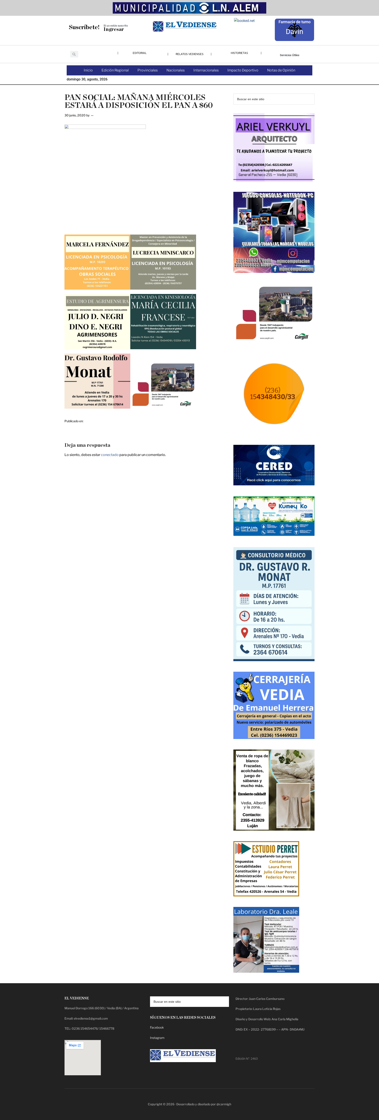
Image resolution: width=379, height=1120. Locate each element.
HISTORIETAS (239, 53)
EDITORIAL (140, 53)
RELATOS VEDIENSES (190, 54)
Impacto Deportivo (242, 70)
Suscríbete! (84, 27)
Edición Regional (115, 70)
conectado (110, 455)
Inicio (88, 70)
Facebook (157, 1027)
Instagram (157, 1038)
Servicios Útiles (289, 55)
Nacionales (175, 70)
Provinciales (148, 70)
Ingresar (114, 29)
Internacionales (206, 70)
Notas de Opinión (281, 70)
